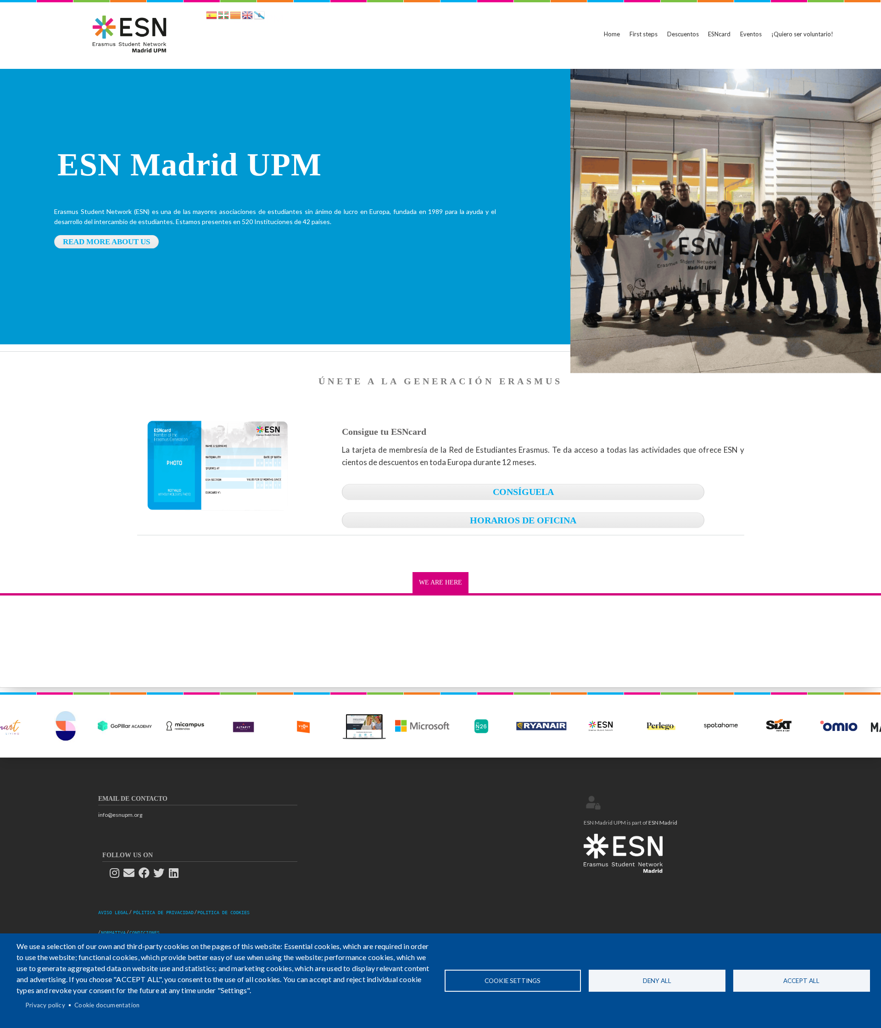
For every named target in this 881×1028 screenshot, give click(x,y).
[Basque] (223, 17)
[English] (247, 17)
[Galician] (259, 17)
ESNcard (719, 34)
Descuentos (683, 34)
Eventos (751, 34)
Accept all (801, 980)
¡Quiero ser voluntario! (802, 34)
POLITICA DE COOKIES (223, 912)
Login (593, 802)
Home (612, 34)
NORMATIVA (113, 932)
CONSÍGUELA (523, 492)
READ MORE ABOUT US (106, 241)
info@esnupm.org (120, 814)
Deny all (657, 980)
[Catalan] (235, 17)
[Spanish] (211, 17)
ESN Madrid (662, 822)
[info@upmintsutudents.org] (132, 873)
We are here (440, 582)
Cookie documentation (106, 1005)
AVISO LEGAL (113, 912)
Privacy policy (45, 1005)
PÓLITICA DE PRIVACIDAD (163, 912)
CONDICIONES (144, 932)
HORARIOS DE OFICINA (523, 520)
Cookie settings (513, 980)
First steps (644, 34)
